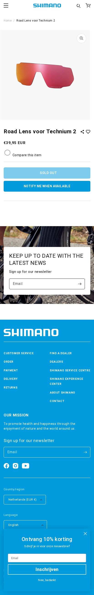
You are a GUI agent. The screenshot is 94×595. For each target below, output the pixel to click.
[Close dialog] (85, 533)
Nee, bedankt (47, 580)
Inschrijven (47, 569)
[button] (6, 5)
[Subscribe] (80, 284)
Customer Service (19, 353)
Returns (10, 387)
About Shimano (62, 392)
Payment (11, 370)
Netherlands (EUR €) (22, 499)
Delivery (11, 379)
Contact (57, 401)
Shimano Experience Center (66, 381)
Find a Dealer (61, 353)
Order (8, 361)
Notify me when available (47, 186)
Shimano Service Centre (70, 370)
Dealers (56, 361)
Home (8, 20)
